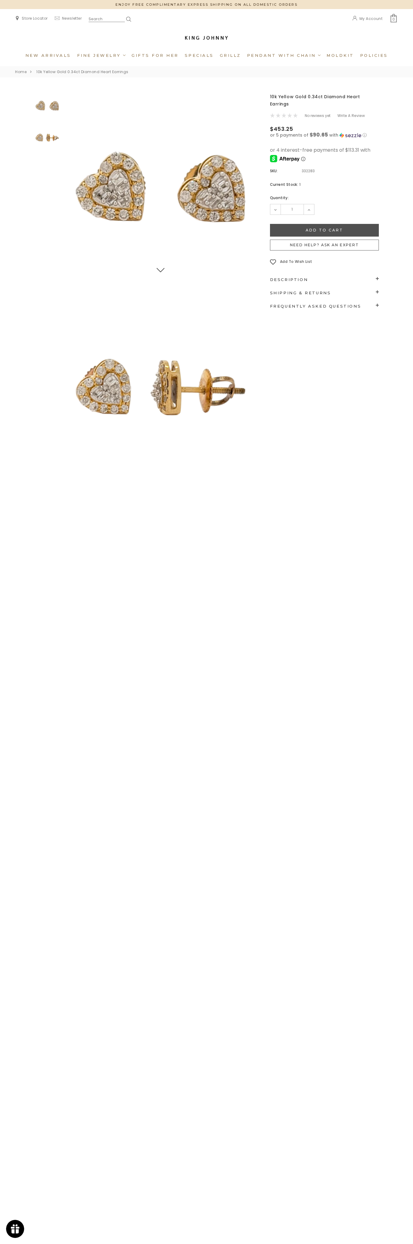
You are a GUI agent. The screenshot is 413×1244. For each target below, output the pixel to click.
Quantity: (279, 197)
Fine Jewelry (100, 55)
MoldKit (340, 55)
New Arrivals (48, 55)
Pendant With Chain (282, 55)
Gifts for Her (155, 55)
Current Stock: (285, 184)
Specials (199, 55)
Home (21, 71)
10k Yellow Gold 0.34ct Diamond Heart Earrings (82, 71)
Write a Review (351, 115)
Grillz (230, 55)
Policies (374, 55)
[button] (324, 135)
